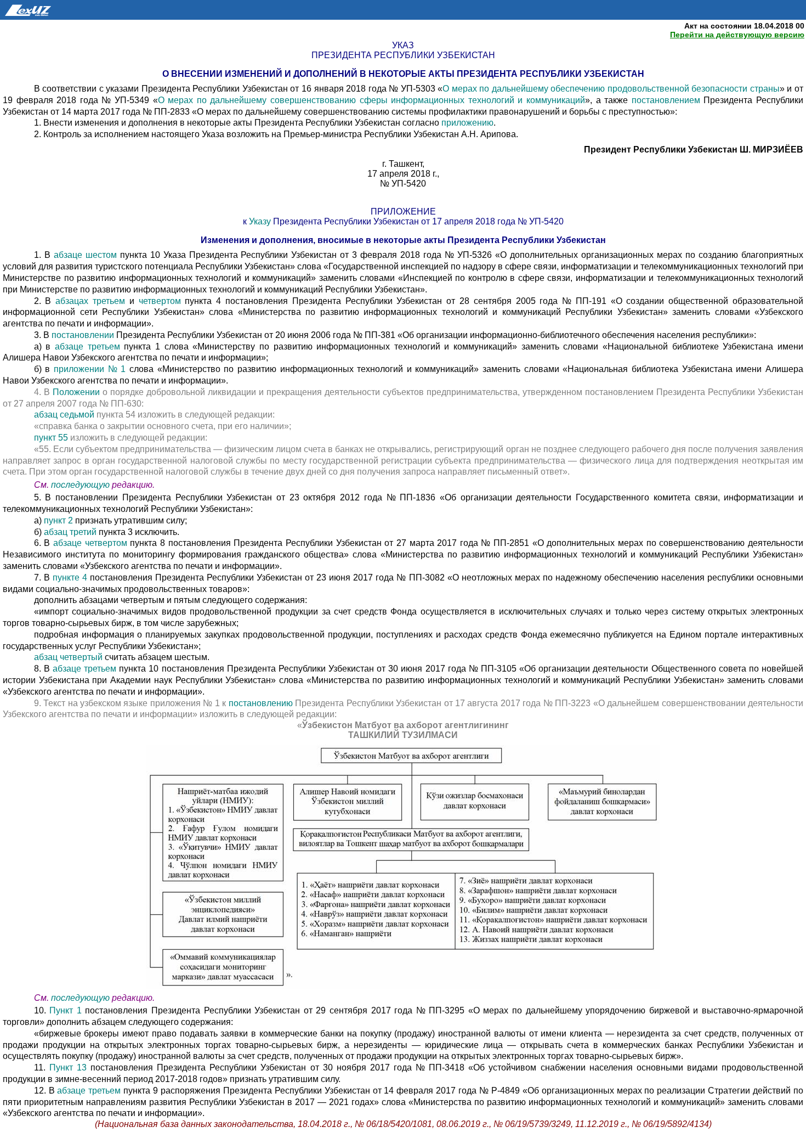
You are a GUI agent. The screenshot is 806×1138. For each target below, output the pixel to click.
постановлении (84, 335)
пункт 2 (57, 520)
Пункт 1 (65, 1010)
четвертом (162, 301)
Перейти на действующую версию (737, 34)
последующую (80, 484)
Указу (261, 221)
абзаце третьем (89, 346)
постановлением (668, 100)
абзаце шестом (87, 255)
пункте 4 (70, 577)
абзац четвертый (69, 657)
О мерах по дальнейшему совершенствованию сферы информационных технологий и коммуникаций (371, 100)
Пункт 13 (69, 1067)
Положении (78, 392)
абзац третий (71, 532)
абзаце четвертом (91, 543)
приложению (467, 122)
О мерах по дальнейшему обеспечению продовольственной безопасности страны (611, 88)
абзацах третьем (92, 301)
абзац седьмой (65, 414)
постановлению (262, 703)
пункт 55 (52, 437)
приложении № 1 (91, 369)
